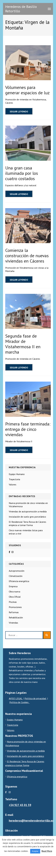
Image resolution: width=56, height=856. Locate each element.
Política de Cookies (19, 702)
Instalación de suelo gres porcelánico (27, 516)
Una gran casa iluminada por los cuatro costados (21, 173)
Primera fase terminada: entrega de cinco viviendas (27, 429)
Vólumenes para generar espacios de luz (27, 89)
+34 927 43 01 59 (20, 805)
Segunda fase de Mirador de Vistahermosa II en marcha (22, 344)
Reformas (14, 612)
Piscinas (13, 601)
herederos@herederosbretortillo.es (31, 820)
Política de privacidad (36, 698)
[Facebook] (9, 552)
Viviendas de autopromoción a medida (28, 511)
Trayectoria (14, 479)
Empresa (13, 586)
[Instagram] (12, 552)
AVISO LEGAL (16, 698)
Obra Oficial (15, 596)
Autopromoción (16, 570)
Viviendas (13, 622)
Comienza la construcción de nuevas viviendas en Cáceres (27, 255)
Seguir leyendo (19, 111)
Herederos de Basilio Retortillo (21, 8)
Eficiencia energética (19, 581)
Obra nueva (14, 591)
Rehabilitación (16, 617)
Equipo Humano (17, 474)
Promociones (15, 607)
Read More (47, 851)
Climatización (15, 575)
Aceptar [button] (35, 851)
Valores (12, 484)
